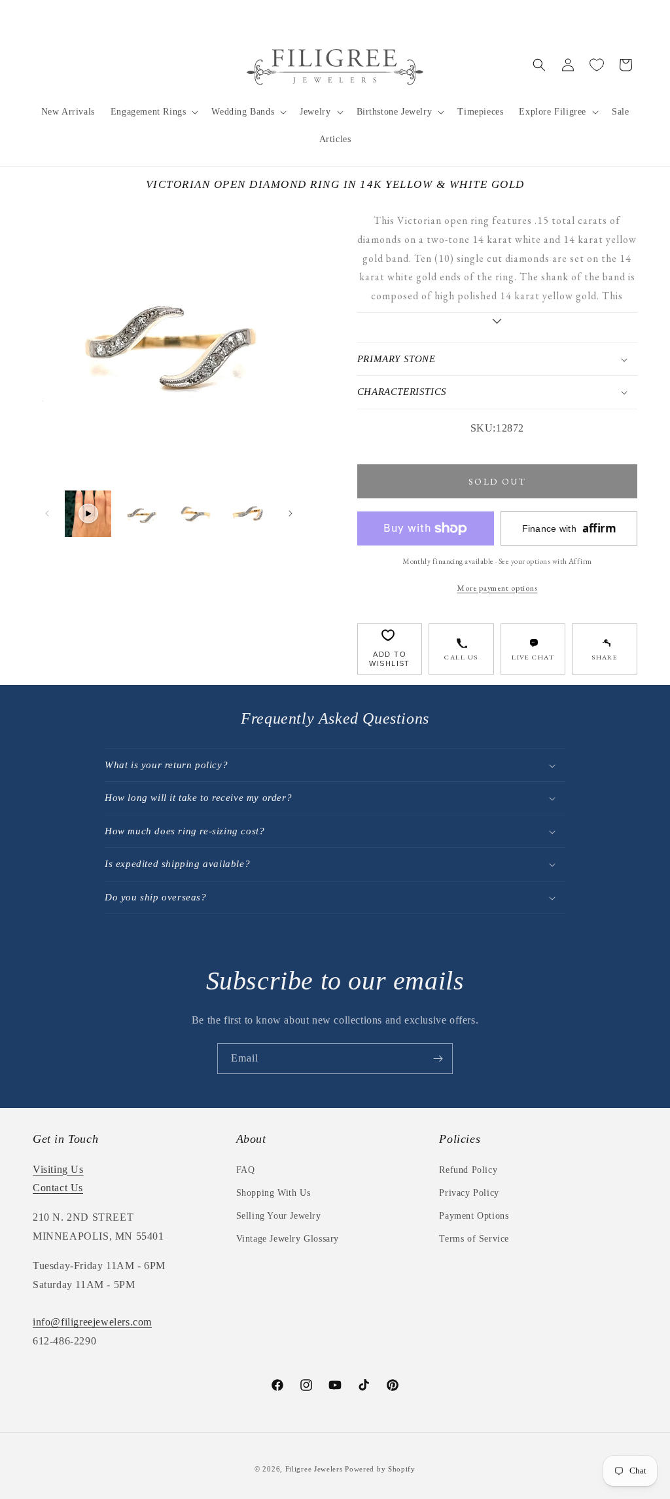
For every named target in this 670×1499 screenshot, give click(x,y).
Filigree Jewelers (314, 1469)
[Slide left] (47, 513)
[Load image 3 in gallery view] (247, 513)
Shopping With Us (273, 1193)
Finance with (569, 528)
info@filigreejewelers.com (92, 1321)
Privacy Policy (469, 1193)
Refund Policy (468, 1170)
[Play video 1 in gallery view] (88, 513)
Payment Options (473, 1216)
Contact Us (58, 1187)
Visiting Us (58, 1169)
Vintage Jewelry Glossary (287, 1239)
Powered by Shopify (380, 1469)
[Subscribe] (437, 1058)
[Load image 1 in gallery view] (141, 513)
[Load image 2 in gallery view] (194, 513)
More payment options (497, 587)
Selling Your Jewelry (278, 1216)
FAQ (245, 1170)
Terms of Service (474, 1239)
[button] (153, 112)
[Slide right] (290, 513)
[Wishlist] (596, 64)
